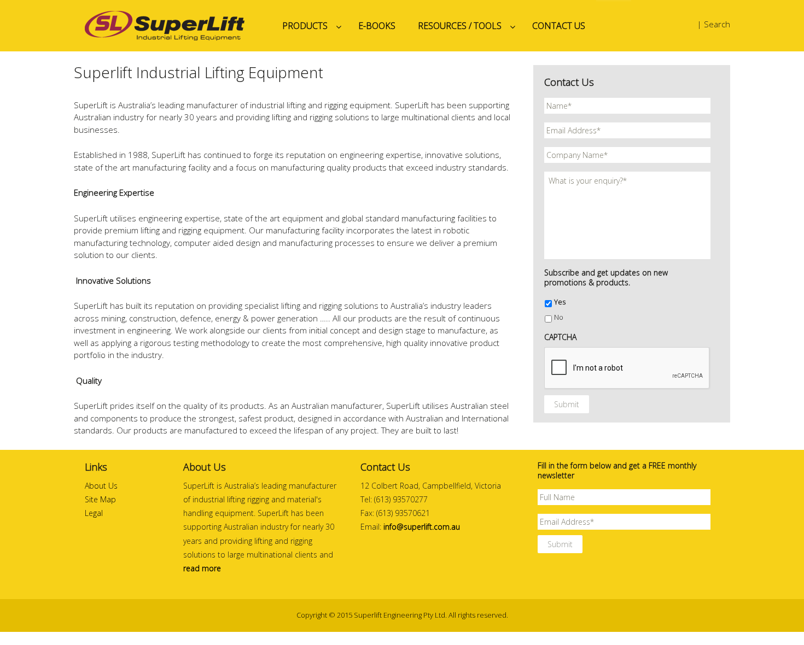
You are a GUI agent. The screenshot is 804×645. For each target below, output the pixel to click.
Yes (560, 302)
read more (202, 568)
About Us (101, 485)
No (558, 317)
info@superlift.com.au (421, 526)
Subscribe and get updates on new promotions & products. (606, 278)
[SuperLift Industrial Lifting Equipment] (172, 25)
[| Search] (687, 24)
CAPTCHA (560, 337)
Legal (94, 513)
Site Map (100, 499)
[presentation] (627, 368)
